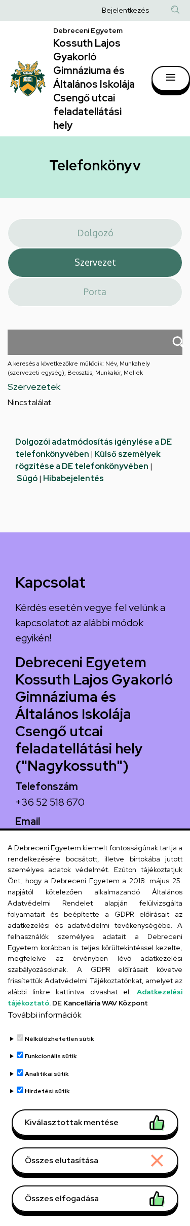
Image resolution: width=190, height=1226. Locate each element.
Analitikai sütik (47, 1074)
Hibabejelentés (73, 478)
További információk (45, 1014)
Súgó (27, 478)
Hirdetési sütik (47, 1091)
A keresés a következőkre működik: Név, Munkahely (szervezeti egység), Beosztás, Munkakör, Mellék (79, 368)
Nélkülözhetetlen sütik (59, 1039)
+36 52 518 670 (50, 802)
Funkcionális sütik (51, 1056)
